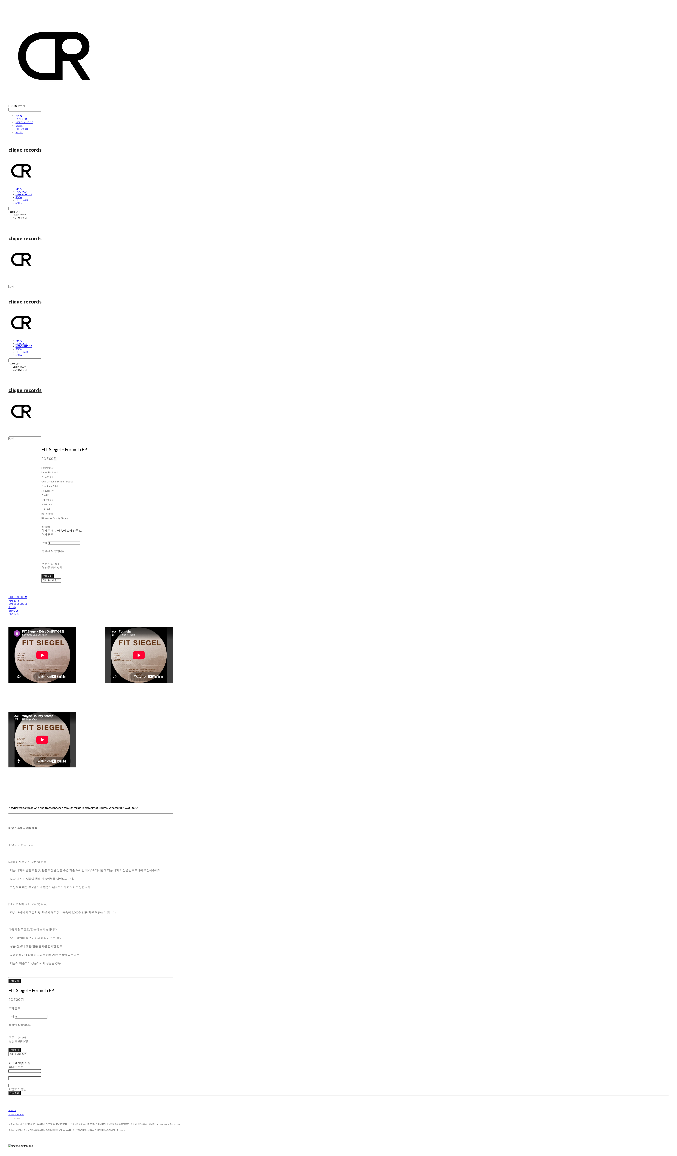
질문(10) (13, 610)
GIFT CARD (22, 129)
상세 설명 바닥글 (17, 603)
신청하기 (14, 1093)
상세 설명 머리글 (17, 597)
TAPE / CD (21, 119)
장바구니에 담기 (18, 1054)
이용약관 (12, 1110)
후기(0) (12, 607)
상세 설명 (13, 600)
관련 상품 (13, 613)
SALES (19, 132)
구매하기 (14, 981)
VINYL (19, 115)
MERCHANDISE (24, 122)
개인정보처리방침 (16, 1114)
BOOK (19, 125)
